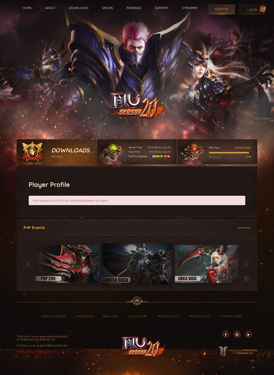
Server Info (215, 156)
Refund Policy (199, 316)
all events (244, 227)
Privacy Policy (168, 316)
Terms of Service (53, 316)
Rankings (134, 8)
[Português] (161, 156)
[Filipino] (169, 156)
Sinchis (107, 8)
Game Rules (84, 316)
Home (27, 8)
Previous (28, 264)
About (50, 8)
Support (161, 8)
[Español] (157, 156)
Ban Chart (111, 316)
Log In (252, 10)
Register (221, 9)
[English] (154, 156)
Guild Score (138, 316)
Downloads (78, 8)
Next (245, 264)
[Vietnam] (165, 156)
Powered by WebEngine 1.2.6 (36, 351)
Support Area (231, 316)
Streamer (189, 8)
